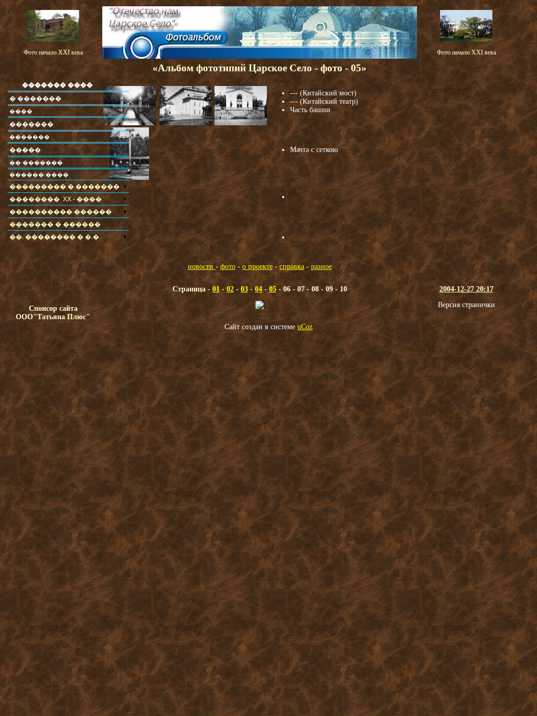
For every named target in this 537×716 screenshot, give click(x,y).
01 (216, 289)
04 (258, 289)
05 (272, 289)
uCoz (305, 327)
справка (292, 266)
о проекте (257, 266)
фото (227, 266)
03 (244, 289)
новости (202, 266)
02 (230, 289)
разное (321, 266)
